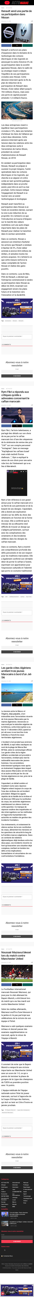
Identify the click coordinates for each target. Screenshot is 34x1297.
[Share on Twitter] (17, 45)
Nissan (15, 320)
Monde (14, 1204)
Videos (25, 1200)
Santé (25, 1191)
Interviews (15, 1187)
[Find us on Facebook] (1, 1250)
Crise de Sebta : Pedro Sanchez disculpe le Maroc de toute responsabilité (19, 1214)
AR (7, 2)
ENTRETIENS (5, 1196)
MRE (13, 1206)
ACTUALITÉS (9, 8)
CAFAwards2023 (14, 596)
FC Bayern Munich (10, 1110)
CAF (6, 596)
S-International (27, 1189)
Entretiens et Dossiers (5, 1199)
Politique (26, 1185)
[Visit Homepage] (20, 2)
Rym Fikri (28, 596)
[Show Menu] (2, 2)
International (16, 1182)
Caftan (22, 596)
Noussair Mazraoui (7, 1112)
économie (8, 320)
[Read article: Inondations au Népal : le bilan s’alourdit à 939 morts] (4, 1223)
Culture (3, 1191)
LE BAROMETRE (16, 1191)
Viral (24, 1203)
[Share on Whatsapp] (27, 45)
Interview (15, 1185)
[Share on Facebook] (6, 45)
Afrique (3, 1185)
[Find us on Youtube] (7, 1250)
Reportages (26, 1187)
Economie (4, 1194)
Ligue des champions (23, 1110)
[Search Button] (32, 2)
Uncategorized (27, 1198)
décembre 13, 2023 (6, 21)
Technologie (27, 1196)
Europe (3, 1202)
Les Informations (16, 1194)
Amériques (4, 1187)
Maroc (14, 1202)
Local (14, 1200)
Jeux (13, 1189)
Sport (25, 1194)
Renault (21, 320)
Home (2, 8)
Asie (2, 1189)
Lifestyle (14, 1197)
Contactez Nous (8, 1256)
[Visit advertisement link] (17, 308)
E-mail (17, 369)
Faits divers (4, 1204)
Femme (3, 1206)
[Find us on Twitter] (4, 1250)
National (25, 1182)
